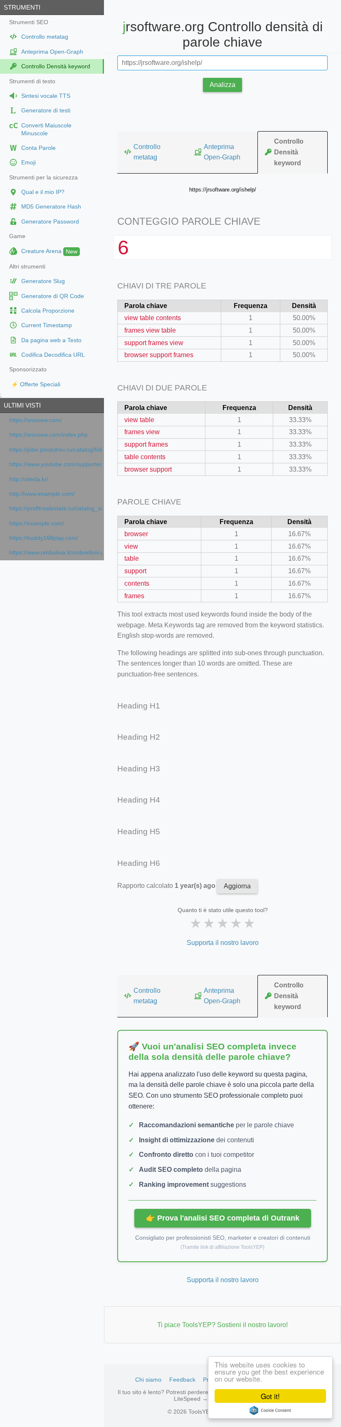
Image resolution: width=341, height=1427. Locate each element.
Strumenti (22, 7)
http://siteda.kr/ (28, 479)
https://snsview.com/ (35, 420)
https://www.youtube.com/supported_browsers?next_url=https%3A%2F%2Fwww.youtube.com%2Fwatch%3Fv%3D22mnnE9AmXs (55, 464)
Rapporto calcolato (167, 885)
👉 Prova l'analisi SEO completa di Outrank (222, 1218)
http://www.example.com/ (42, 494)
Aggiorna (237, 886)
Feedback (182, 1379)
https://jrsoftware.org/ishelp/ (222, 189)
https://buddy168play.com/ (43, 538)
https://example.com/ (36, 523)
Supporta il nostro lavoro (223, 942)
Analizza (222, 84)
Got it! (270, 1396)
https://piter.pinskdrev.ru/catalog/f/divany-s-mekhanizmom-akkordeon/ (55, 450)
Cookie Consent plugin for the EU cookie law (270, 1410)
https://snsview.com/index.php (48, 435)
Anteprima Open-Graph (222, 152)
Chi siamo (148, 1379)
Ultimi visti (22, 405)
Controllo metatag (147, 152)
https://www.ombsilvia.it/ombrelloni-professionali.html (55, 552)
